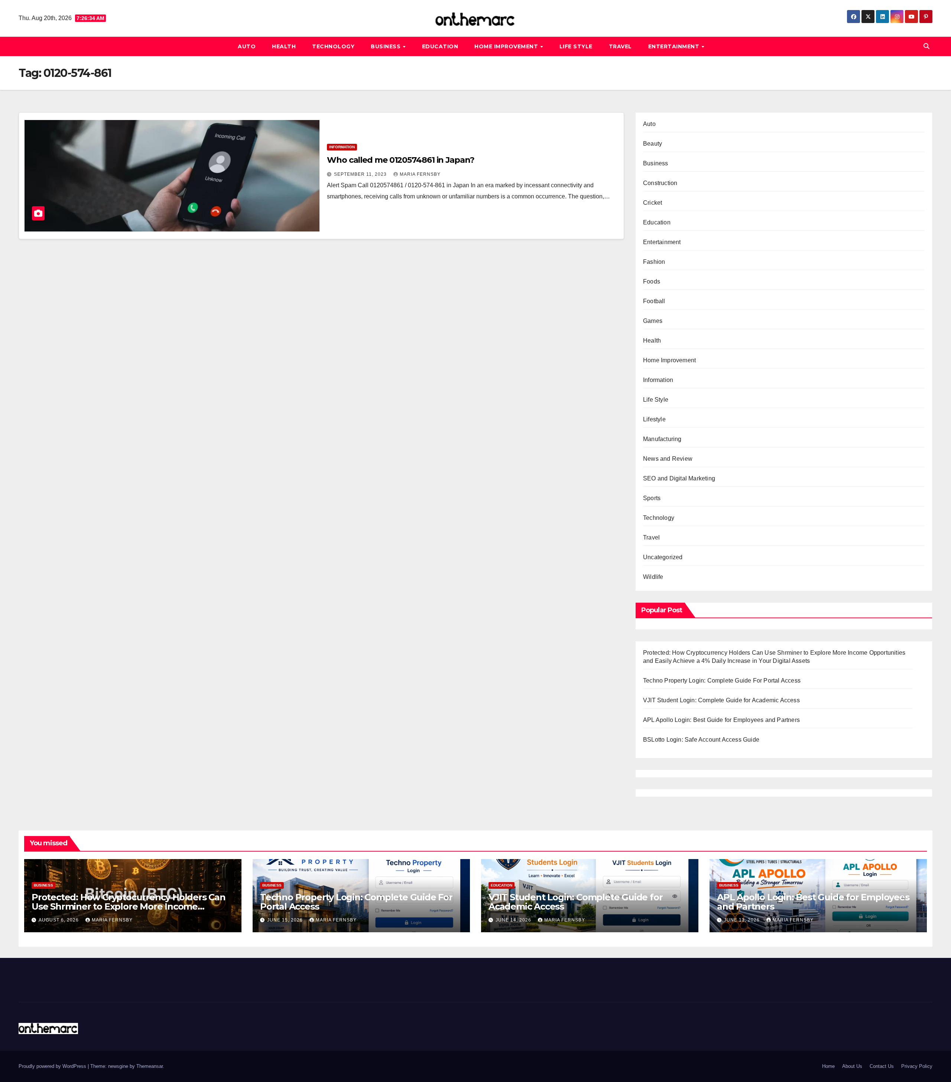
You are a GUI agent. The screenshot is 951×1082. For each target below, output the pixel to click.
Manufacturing (662, 439)
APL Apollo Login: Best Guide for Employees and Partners (721, 720)
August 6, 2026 (59, 920)
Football (654, 301)
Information (342, 147)
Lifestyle (654, 419)
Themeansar (149, 1066)
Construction (660, 183)
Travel (620, 46)
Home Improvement (507, 46)
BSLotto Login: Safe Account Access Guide (701, 739)
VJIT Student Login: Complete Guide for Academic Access (721, 700)
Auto (247, 46)
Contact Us (882, 1066)
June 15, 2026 (285, 920)
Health (284, 46)
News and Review (667, 459)
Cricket (652, 203)
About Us (852, 1066)
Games (652, 321)
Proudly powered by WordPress (53, 1066)
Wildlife (653, 577)
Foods (651, 281)
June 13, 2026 (742, 920)
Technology (333, 46)
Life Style (576, 46)
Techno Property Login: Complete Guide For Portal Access (722, 680)
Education (440, 46)
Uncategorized (663, 557)
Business (386, 46)
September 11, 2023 (361, 174)
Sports (651, 498)
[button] (926, 46)
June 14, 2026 (514, 920)
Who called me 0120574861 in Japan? (400, 160)
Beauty (652, 143)
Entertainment (674, 46)
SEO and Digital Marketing (679, 478)
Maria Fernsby (420, 174)
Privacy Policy (916, 1066)
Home (828, 1066)
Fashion (654, 262)
